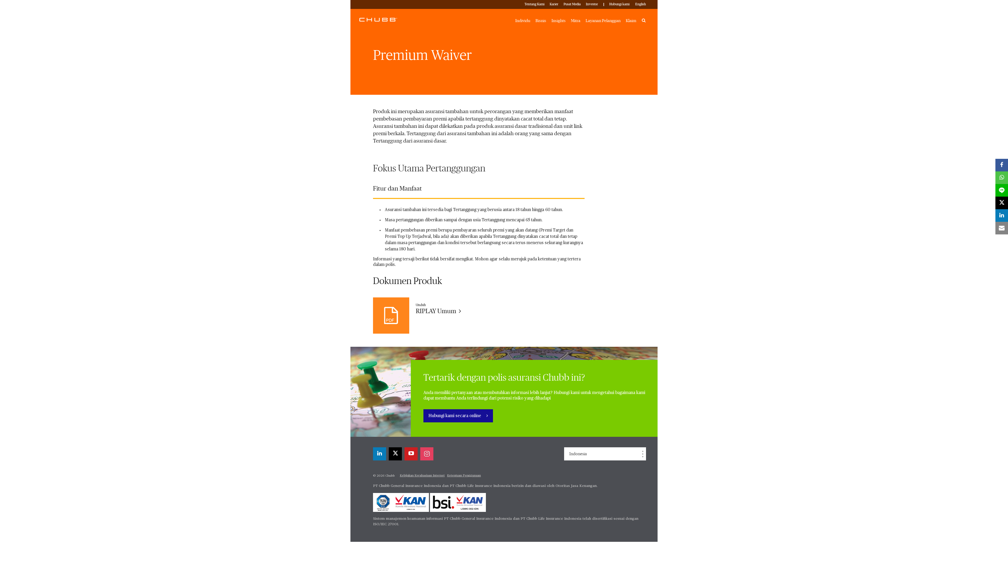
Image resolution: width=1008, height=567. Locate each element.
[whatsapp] (1001, 177)
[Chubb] (378, 19)
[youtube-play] (411, 453)
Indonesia (578, 454)
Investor (592, 4)
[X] (395, 453)
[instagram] (426, 453)
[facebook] (1001, 165)
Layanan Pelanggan (603, 21)
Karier (554, 4)
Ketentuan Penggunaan (464, 475)
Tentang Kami (534, 4)
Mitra (575, 21)
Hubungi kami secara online (455, 416)
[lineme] (1001, 190)
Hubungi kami (619, 4)
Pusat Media (572, 4)
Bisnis (541, 21)
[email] (1001, 228)
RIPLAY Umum (437, 311)
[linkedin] (379, 453)
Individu (522, 21)
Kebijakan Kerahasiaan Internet (422, 475)
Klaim (631, 21)
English (640, 4)
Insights (559, 21)
